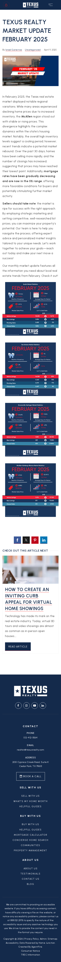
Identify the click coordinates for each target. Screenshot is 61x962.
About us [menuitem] (31, 868)
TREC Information (30, 954)
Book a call (31, 776)
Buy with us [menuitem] (30, 824)
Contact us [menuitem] (30, 879)
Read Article (17, 646)
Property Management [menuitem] (30, 850)
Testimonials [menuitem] (30, 873)
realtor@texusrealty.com (30, 749)
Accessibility (12, 943)
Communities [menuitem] (30, 845)
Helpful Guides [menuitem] (30, 806)
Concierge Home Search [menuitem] (30, 840)
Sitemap (52, 938)
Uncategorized (33, 50)
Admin (43, 938)
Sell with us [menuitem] (30, 796)
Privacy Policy (31, 938)
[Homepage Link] (30, 4)
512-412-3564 (30, 737)
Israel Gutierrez (14, 50)
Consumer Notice (30, 950)
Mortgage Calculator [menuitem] (30, 835)
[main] (30, 342)
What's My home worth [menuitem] (31, 801)
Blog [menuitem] (30, 884)
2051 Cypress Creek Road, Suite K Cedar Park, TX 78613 (30, 764)
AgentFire (36, 946)
